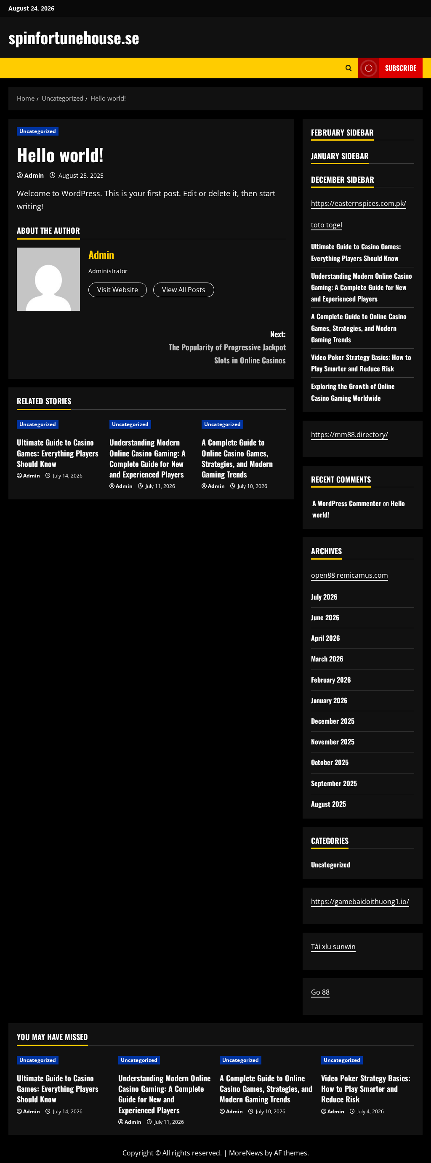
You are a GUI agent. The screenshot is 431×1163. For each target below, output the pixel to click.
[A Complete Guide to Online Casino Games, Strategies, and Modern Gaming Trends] (266, 1060)
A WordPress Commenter (346, 503)
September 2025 (334, 783)
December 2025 (332, 721)
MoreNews (246, 1153)
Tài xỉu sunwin (333, 946)
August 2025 (328, 804)
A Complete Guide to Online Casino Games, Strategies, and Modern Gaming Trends (237, 458)
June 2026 (325, 617)
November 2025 (332, 741)
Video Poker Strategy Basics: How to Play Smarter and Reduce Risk (365, 1088)
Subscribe (400, 68)
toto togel (326, 224)
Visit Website (117, 289)
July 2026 (324, 597)
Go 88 (320, 992)
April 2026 (325, 638)
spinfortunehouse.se (73, 37)
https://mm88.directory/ (349, 434)
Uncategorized (37, 131)
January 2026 (329, 700)
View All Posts (183, 289)
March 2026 (327, 659)
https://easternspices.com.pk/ (358, 203)
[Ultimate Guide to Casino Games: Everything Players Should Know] (63, 1060)
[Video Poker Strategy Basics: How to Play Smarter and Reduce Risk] (367, 1060)
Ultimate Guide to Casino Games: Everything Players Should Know (57, 453)
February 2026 (331, 680)
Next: (227, 346)
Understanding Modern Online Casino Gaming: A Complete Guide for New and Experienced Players (147, 458)
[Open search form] (349, 68)
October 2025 (330, 762)
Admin (34, 175)
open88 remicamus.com (349, 575)
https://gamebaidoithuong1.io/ (360, 901)
